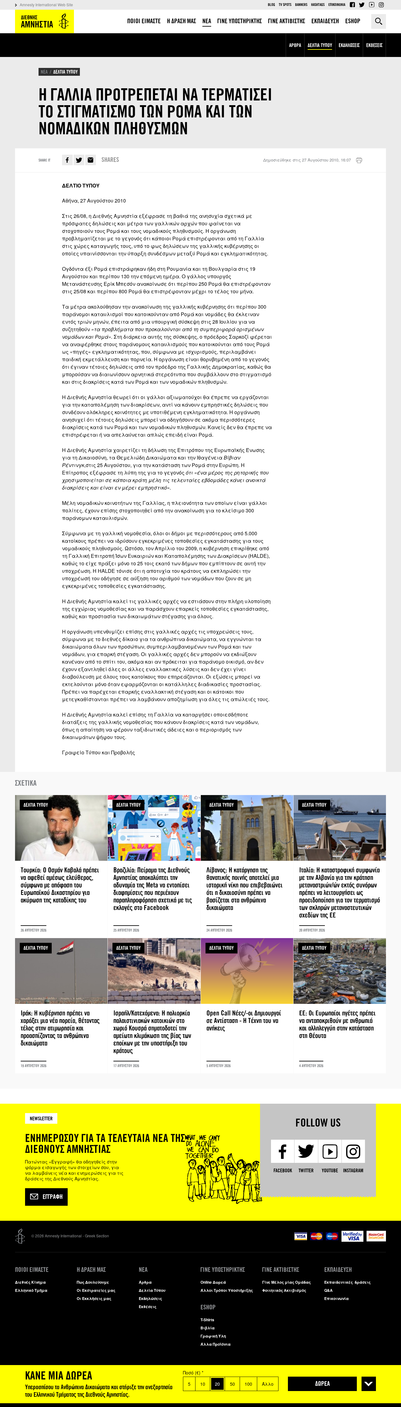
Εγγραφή (53, 1197)
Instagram (381, 4)
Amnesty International (44, 21)
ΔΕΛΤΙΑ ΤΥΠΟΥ (65, 72)
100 (248, 1384)
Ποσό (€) (193, 1372)
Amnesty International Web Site (46, 4)
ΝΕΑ (44, 72)
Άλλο (267, 1384)
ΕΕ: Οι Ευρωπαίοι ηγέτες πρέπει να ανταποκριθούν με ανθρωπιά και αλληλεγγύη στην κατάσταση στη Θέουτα (340, 1005)
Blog (271, 5)
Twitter (362, 4)
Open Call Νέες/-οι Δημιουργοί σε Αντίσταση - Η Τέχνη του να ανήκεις (247, 1005)
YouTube (371, 4)
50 (232, 1384)
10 (202, 1384)
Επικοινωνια (336, 5)
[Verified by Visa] (352, 1240)
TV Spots (285, 5)
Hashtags (318, 5)
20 (217, 1384)
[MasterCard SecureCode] (376, 1239)
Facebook (352, 4)
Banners (301, 5)
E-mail (90, 160)
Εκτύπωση (359, 160)
